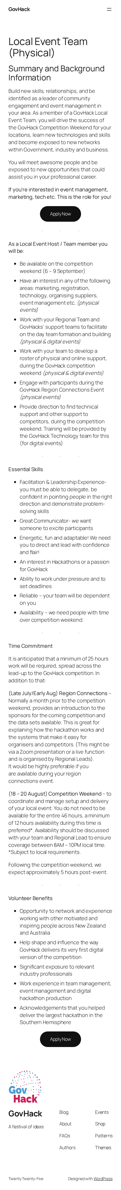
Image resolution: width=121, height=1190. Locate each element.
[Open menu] (109, 9)
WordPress (103, 1178)
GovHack (19, 9)
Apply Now (60, 214)
